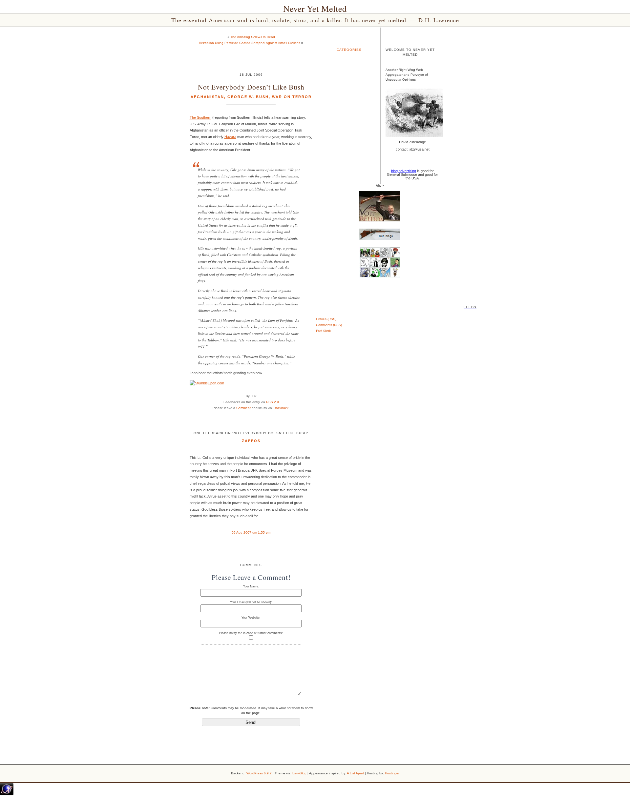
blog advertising (403, 171)
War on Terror (292, 97)
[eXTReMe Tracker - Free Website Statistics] (6, 794)
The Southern (200, 117)
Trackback (280, 408)
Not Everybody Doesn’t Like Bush (251, 87)
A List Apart (355, 773)
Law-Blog (299, 773)
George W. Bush (248, 97)
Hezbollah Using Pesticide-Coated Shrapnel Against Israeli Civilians (249, 43)
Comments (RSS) (329, 325)
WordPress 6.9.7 (259, 773)
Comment (243, 408)
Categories (349, 49)
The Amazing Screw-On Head (252, 37)
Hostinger (392, 773)
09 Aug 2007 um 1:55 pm (251, 532)
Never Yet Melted (315, 8)
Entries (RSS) (326, 319)
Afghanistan (207, 97)
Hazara (230, 137)
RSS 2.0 (272, 402)
